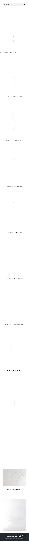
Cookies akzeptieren (10, 538)
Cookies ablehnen (20, 538)
